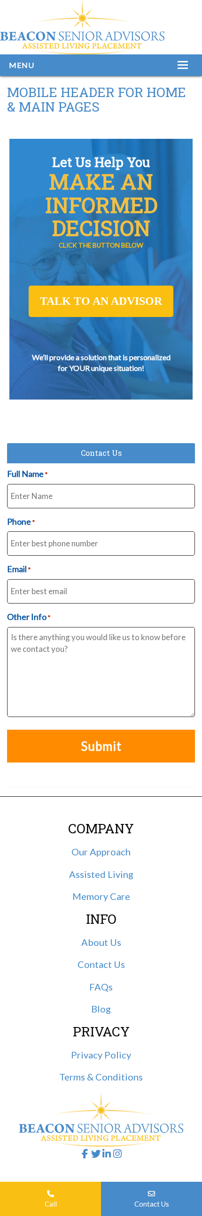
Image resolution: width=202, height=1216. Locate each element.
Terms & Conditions (101, 1076)
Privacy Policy (101, 1054)
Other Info (28, 617)
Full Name (27, 473)
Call (51, 1204)
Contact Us (151, 1204)
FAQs (101, 986)
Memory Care (101, 896)
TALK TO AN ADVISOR (101, 301)
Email (19, 569)
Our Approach (101, 851)
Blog (101, 1008)
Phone (21, 521)
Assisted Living (101, 874)
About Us (101, 942)
